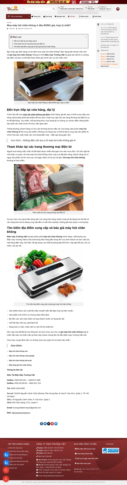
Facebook (110, 444)
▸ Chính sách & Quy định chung (18, 451)
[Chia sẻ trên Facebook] (41, 423)
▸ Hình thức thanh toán (15, 448)
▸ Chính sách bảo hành (15, 458)
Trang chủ (37, 16)
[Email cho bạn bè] (48, 423)
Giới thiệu (97, 16)
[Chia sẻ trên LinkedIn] (56, 423)
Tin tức (72, 16)
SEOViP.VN (101, 482)
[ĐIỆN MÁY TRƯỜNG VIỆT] (12, 9)
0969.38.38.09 (110, 54)
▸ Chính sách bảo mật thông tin (17, 454)
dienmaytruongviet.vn (21, 413)
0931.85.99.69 (20, 383)
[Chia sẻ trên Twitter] (45, 423)
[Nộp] (53, 9)
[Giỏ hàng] (117, 9)
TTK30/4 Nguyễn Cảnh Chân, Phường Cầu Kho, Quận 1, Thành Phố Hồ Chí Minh (110, 39)
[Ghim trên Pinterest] (52, 423)
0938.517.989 (34, 380)
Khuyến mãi (61, 16)
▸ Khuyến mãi (12, 468)
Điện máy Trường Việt (25, 28)
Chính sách (84, 16)
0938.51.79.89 (111, 61)
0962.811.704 (35, 383)
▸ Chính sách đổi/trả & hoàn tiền (18, 461)
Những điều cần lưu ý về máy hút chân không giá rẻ (49, 140)
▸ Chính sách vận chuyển (16, 464)
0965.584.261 (20, 380)
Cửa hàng (48, 16)
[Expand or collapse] (86, 37)
